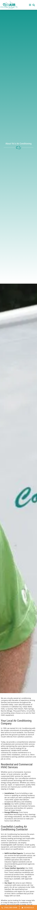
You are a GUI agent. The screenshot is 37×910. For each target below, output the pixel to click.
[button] (33, 5)
